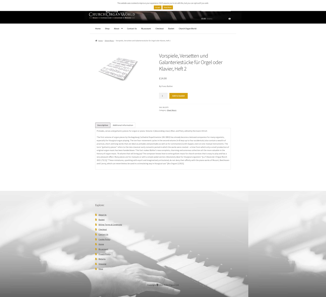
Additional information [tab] (123, 125)
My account (146, 28)
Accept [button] (157, 7)
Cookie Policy (104, 239)
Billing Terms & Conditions (110, 224)
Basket (171, 28)
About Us (102, 214)
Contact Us (132, 28)
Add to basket (178, 95)
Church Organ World (187, 28)
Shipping (102, 264)
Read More (167, 7)
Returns (102, 259)
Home (98, 28)
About (116, 28)
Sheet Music (109, 40)
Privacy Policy (105, 254)
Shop (107, 28)
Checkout (159, 28)
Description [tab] (102, 125)
